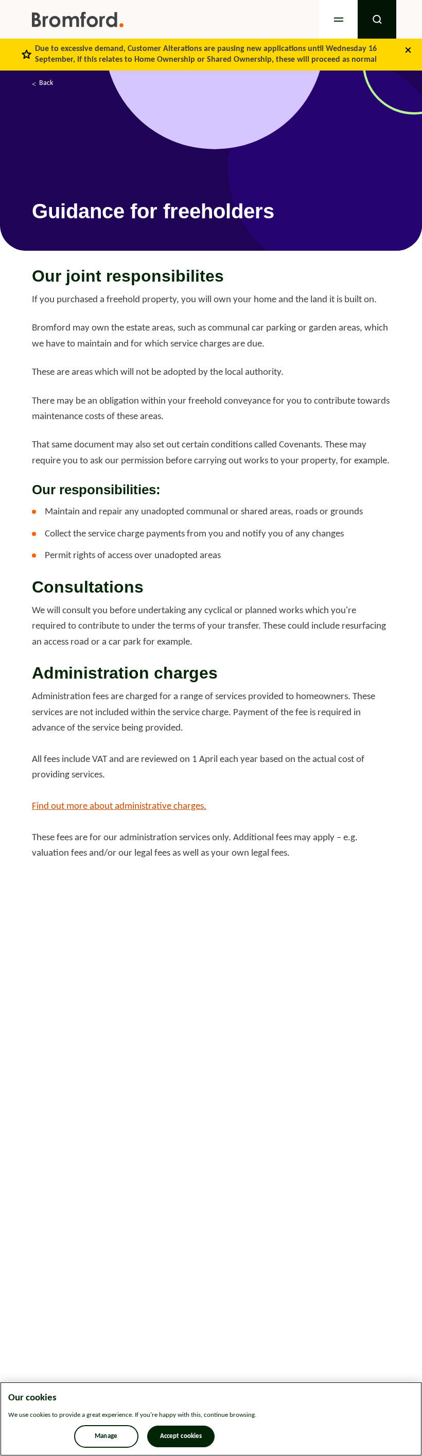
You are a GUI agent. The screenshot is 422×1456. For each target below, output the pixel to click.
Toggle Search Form (377, 19)
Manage (106, 1436)
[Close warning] (408, 50)
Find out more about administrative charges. (119, 806)
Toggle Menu (338, 19)
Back (46, 83)
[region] (211, 1419)
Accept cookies (181, 1436)
